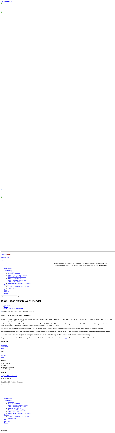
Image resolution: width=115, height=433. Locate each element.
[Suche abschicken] (18, 296)
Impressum (4, 345)
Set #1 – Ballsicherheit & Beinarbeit (18, 275)
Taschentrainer (8, 270)
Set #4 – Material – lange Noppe (17, 280)
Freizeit (6, 285)
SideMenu (4, 254)
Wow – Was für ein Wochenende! (13, 308)
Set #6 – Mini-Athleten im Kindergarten (19, 283)
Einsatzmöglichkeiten (14, 273)
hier (66, 338)
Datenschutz (4, 346)
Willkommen (8, 268)
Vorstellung (11, 272)
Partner (6, 293)
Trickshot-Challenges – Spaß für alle (18, 286)
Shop (5, 290)
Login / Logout (5, 257)
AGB (2, 348)
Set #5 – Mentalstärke (14, 281)
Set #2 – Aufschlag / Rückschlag (17, 277)
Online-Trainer (12, 288)
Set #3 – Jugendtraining (14, 278)
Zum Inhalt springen (6, 1)
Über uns (7, 291)
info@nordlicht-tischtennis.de (9, 376)
